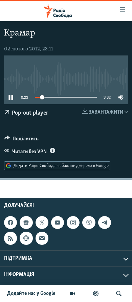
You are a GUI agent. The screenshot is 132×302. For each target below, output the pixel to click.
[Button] (21, 140)
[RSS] (10, 238)
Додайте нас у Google (31, 293)
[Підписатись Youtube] (57, 222)
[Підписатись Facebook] (10, 222)
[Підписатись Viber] (88, 222)
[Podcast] (26, 238)
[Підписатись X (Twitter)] (42, 222)
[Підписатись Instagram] (73, 222)
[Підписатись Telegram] (104, 222)
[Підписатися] (42, 238)
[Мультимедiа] (72, 293)
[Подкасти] (96, 293)
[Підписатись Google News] (26, 222)
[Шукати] (119, 293)
